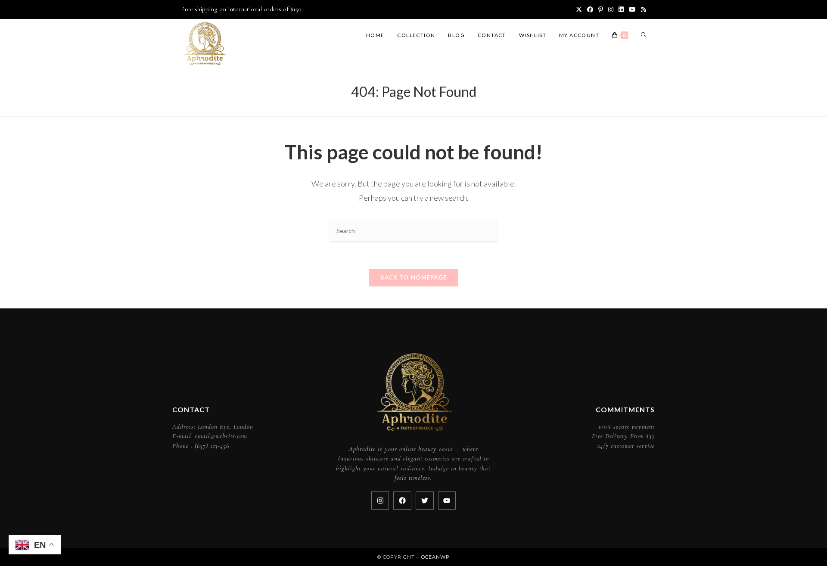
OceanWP (435, 557)
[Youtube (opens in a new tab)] (632, 9)
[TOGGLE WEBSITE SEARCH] (643, 35)
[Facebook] (402, 500)
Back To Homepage (413, 277)
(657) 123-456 (212, 446)
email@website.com (221, 436)
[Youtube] (447, 500)
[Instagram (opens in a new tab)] (611, 9)
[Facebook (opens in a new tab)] (590, 9)
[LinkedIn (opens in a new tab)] (621, 9)
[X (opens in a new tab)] (578, 9)
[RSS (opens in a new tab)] (642, 9)
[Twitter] (425, 500)
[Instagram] (380, 500)
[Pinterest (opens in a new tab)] (601, 9)
